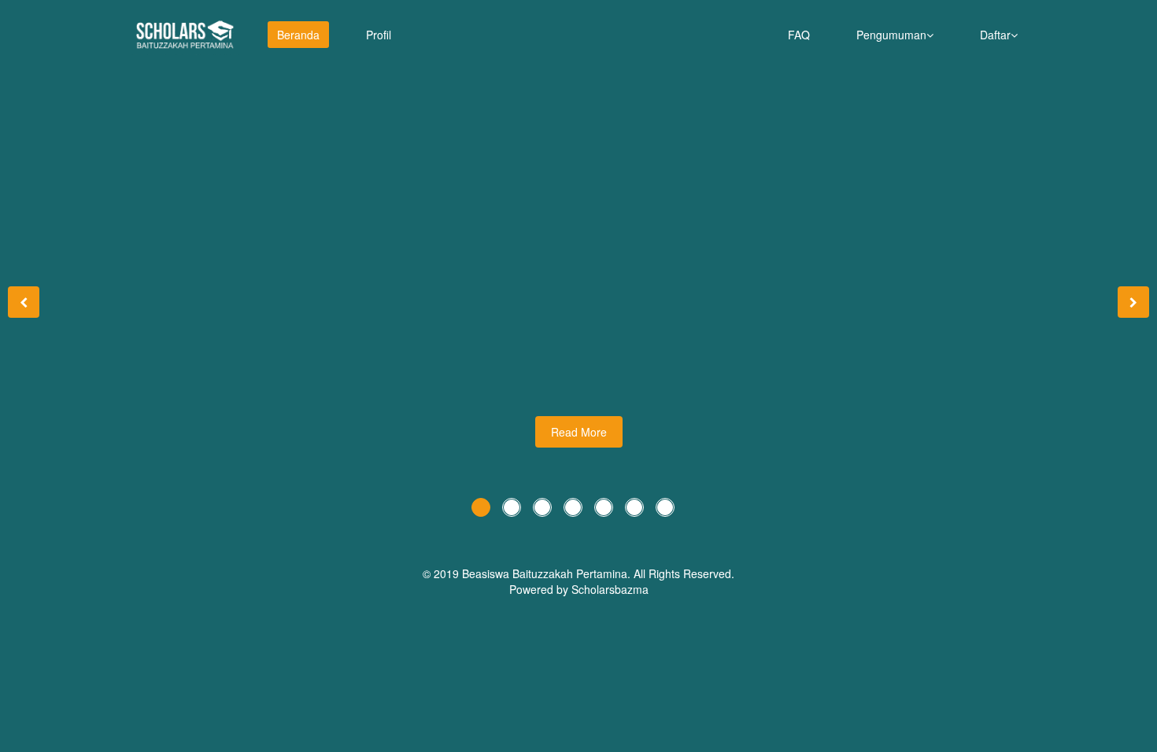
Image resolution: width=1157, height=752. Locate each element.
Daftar (995, 34)
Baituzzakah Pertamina (569, 573)
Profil (378, 34)
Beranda (298, 34)
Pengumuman (891, 34)
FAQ (799, 34)
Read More (579, 432)
